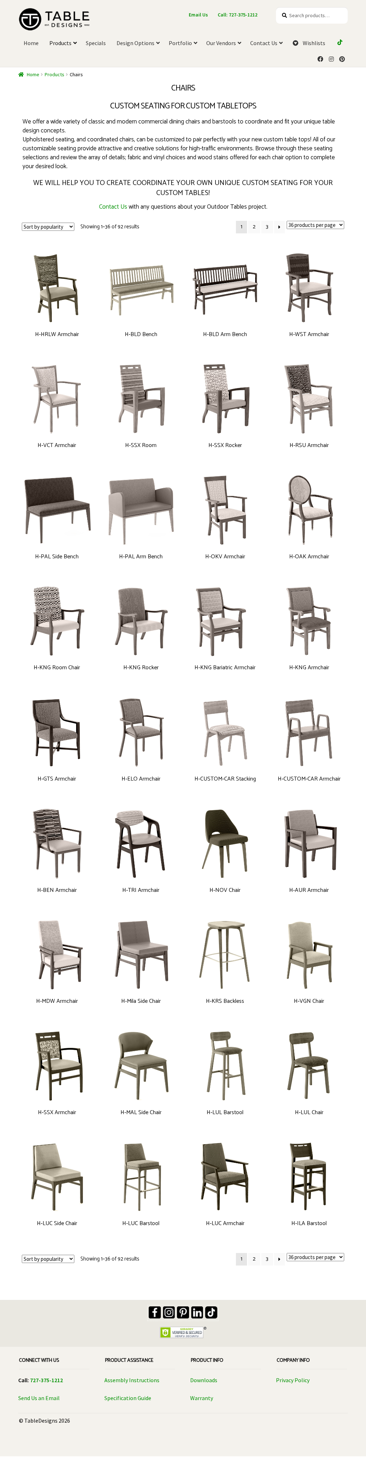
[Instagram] (169, 1312)
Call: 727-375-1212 (237, 14)
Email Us (198, 14)
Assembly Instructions (131, 1380)
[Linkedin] (197, 1312)
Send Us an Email (39, 1398)
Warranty (201, 1398)
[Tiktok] (211, 1312)
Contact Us (113, 207)
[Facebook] (155, 1312)
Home (33, 74)
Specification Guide (127, 1398)
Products (54, 74)
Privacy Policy (293, 1380)
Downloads (203, 1380)
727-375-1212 (46, 1380)
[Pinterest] (183, 1312)
